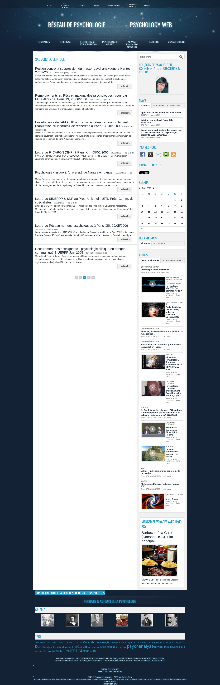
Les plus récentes (150, 261)
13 (162, 212)
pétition (123, 647)
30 (182, 223)
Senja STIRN (60, 650)
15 (175, 212)
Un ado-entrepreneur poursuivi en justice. (172, 453)
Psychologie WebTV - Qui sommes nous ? (174, 288)
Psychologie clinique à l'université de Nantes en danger (74, 172)
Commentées (173, 106)
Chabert (69, 642)
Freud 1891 (147, 628)
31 (142, 229)
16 (182, 212)
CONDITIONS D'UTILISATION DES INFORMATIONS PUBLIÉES (70, 593)
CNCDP (78, 642)
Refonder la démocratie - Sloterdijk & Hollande (172, 431)
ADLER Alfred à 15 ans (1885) (97, 629)
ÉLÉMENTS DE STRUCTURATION (88, 43)
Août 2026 (146, 188)
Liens (96, 5)
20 (162, 217)
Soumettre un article (131, 5)
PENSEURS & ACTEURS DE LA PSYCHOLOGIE (110, 601)
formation (58, 647)
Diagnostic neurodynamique (140, 642)
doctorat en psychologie (168, 642)
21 (168, 217)
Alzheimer (51, 642)
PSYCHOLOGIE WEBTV (110, 43)
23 (182, 217)
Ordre (116, 647)
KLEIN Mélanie (72, 628)
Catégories (159, 243)
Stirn (93, 650)
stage (86, 650)
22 (175, 217)
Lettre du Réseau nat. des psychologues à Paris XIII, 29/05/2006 (81, 225)
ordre (110, 646)
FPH (74, 647)
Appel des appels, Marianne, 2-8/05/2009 (161, 112)
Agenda (143, 182)
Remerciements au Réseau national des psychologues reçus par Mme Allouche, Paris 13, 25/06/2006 (81, 97)
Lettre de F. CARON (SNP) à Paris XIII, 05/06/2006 (72, 152)
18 (149, 217)
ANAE (60, 642)
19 (155, 217)
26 (155, 223)
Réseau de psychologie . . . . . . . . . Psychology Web (110, 24)
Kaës (103, 646)
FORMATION (44, 42)
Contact (147, 5)
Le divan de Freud (122, 628)
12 (155, 212)
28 (168, 223)
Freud (171, 628)
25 (149, 223)
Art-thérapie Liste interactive (155, 269)
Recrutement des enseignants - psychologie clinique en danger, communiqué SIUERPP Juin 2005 (80, 250)
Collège (114, 642)
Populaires (158, 106)
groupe (96, 647)
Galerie (81, 5)
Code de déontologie (96, 642)
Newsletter (114, 5)
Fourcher (67, 647)
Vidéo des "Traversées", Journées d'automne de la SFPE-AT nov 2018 (174, 363)
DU (183, 642)
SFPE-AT (75, 650)
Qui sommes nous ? (65, 5)
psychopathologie (43, 651)
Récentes (145, 106)
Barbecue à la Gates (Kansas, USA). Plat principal (157, 537)
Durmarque (44, 647)
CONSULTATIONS (176, 42)
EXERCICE (65, 42)
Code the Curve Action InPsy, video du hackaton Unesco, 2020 (173, 312)
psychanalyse (140, 646)
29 (175, 223)
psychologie (162, 646)
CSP (121, 642)
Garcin (82, 646)
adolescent (40, 642)
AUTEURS (154, 42)
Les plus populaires (172, 260)
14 (168, 212)
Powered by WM (110, 684)
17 (142, 217)
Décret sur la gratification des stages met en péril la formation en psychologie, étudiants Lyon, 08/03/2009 (161, 132)
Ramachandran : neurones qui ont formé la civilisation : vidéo (161, 345)
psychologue (177, 646)
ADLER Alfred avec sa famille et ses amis (47, 629)
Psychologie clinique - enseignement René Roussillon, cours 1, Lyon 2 (174, 391)
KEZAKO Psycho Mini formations (132, 44)
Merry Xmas (172, 499)
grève (90, 647)
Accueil (49, 5)
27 (162, 223)
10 (142, 212)
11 (149, 212)
